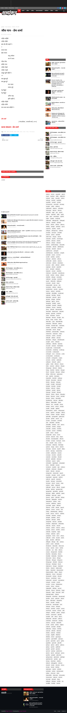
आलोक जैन (54, 261)
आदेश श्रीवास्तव (56, 253)
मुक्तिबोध (53, 493)
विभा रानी (59, 564)
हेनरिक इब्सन (54, 681)
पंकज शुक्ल (61, 406)
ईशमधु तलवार (48, 271)
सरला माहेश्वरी (53, 626)
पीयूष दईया (62, 414)
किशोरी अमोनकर (48, 297)
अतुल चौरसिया (48, 202)
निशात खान (47, 396)
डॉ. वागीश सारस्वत (56, 356)
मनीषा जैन (47, 471)
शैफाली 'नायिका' (52, 600)
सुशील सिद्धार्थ (62, 657)
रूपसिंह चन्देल (48, 537)
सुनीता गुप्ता (47, 645)
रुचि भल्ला (62, 535)
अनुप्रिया (58, 214)
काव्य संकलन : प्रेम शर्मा (10, 127)
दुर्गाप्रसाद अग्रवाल (59, 374)
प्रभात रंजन (53, 430)
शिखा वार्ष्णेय (48, 590)
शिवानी (63, 592)
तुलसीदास (47, 364)
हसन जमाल (60, 677)
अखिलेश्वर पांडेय (62, 196)
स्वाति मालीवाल (48, 671)
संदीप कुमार (63, 612)
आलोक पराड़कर (48, 263)
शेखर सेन (47, 600)
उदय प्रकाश (53, 271)
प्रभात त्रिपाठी (59, 428)
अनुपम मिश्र (48, 214)
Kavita (24, 131)
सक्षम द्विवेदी (48, 616)
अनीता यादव (59, 210)
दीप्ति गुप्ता (62, 372)
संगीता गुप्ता (47, 608)
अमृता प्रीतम (54, 228)
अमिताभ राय (62, 224)
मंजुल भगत (53, 461)
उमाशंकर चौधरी (54, 273)
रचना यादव (57, 509)
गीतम (63, 317)
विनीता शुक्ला (54, 560)
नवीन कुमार (58, 388)
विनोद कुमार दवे (59, 560)
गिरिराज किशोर (48, 317)
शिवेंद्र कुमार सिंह (48, 596)
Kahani (21, 131)
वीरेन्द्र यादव (48, 578)
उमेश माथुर (57, 275)
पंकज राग (52, 406)
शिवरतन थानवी (58, 592)
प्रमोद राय (52, 432)
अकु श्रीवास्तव (52, 196)
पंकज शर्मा (56, 406)
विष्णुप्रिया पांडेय (48, 574)
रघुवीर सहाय (48, 509)
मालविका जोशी (57, 485)
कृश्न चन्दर (57, 301)
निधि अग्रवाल (59, 392)
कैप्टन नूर (47, 309)
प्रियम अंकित (48, 438)
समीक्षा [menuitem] (32, 10)
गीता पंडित (56, 319)
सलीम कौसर (53, 630)
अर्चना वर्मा (52, 234)
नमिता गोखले (48, 386)
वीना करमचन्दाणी (48, 576)
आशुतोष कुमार (48, 267)
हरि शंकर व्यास (53, 673)
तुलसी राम (58, 362)
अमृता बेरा (58, 228)
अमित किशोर (59, 222)
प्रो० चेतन (59, 442)
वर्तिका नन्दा (60, 550)
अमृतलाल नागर (48, 228)
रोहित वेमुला (53, 542)
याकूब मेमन (59, 503)
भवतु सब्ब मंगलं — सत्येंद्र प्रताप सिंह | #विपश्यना (58, 122)
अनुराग (47, 216)
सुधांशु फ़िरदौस (48, 643)
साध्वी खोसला (58, 632)
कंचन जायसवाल (48, 287)
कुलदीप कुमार (48, 301)
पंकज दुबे (61, 404)
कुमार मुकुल (53, 299)
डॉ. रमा (53, 354)
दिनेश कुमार (62, 366)
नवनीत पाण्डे (53, 388)
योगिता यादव (48, 507)
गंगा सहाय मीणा (59, 313)
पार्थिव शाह (63, 412)
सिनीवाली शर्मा (58, 634)
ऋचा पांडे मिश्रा (59, 279)
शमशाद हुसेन (48, 582)
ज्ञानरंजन (52, 341)
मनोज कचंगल (58, 471)
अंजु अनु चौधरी (58, 194)
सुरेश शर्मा (52, 653)
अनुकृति (53, 212)
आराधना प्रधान (48, 259)
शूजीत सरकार (57, 598)
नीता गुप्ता (57, 396)
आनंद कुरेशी (62, 253)
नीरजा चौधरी (62, 396)
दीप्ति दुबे (47, 374)
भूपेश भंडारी (48, 459)
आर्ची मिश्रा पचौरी (48, 261)
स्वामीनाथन (47, 673)
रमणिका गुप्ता (60, 511)
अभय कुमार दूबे (57, 218)
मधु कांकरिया (54, 467)
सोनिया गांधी (48, 663)
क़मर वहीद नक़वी (60, 293)
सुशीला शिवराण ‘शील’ (49, 659)
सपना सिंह (52, 624)
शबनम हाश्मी (55, 580)
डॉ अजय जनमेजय (48, 350)
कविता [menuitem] (28, 10)
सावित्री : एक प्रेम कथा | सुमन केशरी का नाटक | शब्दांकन (58, 63)
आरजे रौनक (57, 257)
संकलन (18, 131)
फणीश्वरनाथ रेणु (55, 445)
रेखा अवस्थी (58, 537)
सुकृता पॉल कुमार (58, 637)
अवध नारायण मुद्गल (59, 238)
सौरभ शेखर (47, 667)
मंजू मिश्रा (58, 461)
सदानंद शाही (53, 622)
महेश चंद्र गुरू (53, 481)
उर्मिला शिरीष (48, 277)
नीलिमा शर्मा (48, 402)
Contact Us (64, 711)
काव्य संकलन (11, 131)
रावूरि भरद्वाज (53, 533)
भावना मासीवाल (54, 457)
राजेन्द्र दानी (58, 525)
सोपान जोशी (48, 665)
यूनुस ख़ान (53, 505)
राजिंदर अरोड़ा (48, 525)
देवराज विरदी (54, 378)
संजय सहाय (59, 610)
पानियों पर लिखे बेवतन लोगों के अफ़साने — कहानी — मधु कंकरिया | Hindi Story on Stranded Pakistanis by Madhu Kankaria (24, 231)
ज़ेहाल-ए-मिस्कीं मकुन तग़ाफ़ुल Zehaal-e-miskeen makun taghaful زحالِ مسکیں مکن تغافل (24, 247)
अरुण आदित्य (48, 232)
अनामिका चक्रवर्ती (48, 208)
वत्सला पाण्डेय (48, 550)
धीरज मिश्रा (47, 382)
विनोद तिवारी (55, 562)
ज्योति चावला (57, 341)
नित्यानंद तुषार (48, 392)
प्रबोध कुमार (59, 426)
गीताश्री (60, 319)
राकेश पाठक (54, 521)
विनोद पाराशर (60, 562)
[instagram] (62, 8)
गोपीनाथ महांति (54, 323)
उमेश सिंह (47, 275)
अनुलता (51, 216)
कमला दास (47, 291)
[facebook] (58, 8)
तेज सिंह (52, 364)
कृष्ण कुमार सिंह (48, 303)
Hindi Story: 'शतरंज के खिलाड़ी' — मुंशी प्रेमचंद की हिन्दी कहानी (18, 257)
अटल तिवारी (53, 200)
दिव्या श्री (47, 372)
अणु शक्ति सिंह (59, 200)
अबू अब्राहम (52, 218)
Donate (6, 8)
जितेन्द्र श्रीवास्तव (48, 339)
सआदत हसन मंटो (53, 614)
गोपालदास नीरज (48, 323)
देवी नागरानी (48, 380)
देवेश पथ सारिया (53, 380)
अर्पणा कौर (59, 236)
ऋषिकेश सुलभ (59, 281)
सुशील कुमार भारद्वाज (49, 657)
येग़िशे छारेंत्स (58, 505)
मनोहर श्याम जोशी (55, 473)
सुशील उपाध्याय (59, 655)
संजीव (63, 610)
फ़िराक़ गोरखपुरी (60, 445)
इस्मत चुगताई (52, 269)
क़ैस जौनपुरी (53, 683)
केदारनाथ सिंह (59, 307)
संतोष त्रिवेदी (53, 612)
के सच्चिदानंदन (48, 307)
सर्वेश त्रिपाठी (59, 628)
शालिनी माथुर (54, 588)
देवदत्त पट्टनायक (56, 376)
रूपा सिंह (53, 537)
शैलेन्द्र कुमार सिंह (59, 600)
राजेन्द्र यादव (58, 527)
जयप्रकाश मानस (55, 333)
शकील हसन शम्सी (48, 580)
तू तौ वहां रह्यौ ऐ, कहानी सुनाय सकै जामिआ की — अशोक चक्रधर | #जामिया (20, 252)
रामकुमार (58, 531)
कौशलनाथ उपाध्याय (55, 311)
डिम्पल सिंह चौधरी (60, 345)
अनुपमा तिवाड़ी (53, 214)
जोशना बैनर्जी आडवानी (61, 339)
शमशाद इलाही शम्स (61, 580)
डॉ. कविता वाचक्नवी (56, 352)
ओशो (59, 285)
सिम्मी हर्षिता (48, 637)
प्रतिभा (47, 422)
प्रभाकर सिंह (53, 428)
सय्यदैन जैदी (48, 626)
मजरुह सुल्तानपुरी (61, 463)
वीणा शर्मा (53, 574)
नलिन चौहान (48, 388)
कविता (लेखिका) (54, 293)
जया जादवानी (59, 335)
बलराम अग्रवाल (48, 449)
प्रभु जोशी (47, 432)
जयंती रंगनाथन (62, 331)
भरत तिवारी (48, 453)
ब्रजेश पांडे (47, 451)
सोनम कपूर (47, 661)
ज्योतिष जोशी (54, 343)
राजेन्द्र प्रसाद (48, 527)
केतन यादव (53, 307)
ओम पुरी (58, 283)
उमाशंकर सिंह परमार (61, 273)
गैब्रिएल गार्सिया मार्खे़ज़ (59, 321)
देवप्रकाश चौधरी (48, 378)
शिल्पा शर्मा (53, 590)
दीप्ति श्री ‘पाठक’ (52, 374)
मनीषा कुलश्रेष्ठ (60, 469)
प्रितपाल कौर (53, 436)
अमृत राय (63, 226)
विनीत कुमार (59, 558)
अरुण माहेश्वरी (59, 232)
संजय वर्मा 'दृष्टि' (48, 610)
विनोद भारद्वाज (48, 564)
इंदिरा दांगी (53, 267)
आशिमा (53, 265)
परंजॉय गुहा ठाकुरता (61, 410)
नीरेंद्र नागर (52, 398)
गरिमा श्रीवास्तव (52, 315)
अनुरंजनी (62, 214)
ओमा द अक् (55, 285)
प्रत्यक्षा (58, 424)
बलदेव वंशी (61, 447)
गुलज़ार (53, 321)
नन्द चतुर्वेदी (52, 384)
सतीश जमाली (54, 618)
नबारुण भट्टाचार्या (58, 384)
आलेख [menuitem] (56, 10)
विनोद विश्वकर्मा (54, 564)
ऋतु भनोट (47, 281)
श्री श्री (61, 604)
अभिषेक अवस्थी (48, 220)
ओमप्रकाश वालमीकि (49, 285)
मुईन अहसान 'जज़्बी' (59, 489)
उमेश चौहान (52, 275)
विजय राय (59, 554)
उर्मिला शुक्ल (53, 277)
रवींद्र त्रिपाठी (62, 513)
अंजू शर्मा (47, 196)
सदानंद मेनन (48, 622)
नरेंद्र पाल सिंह (53, 386)
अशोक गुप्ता (53, 242)
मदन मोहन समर (48, 467)
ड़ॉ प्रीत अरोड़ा (54, 345)
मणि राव (47, 465)
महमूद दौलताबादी (48, 477)
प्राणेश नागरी (48, 436)
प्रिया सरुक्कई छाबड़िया (54, 438)
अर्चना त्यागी (48, 234)
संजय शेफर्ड (54, 610)
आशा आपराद (48, 265)
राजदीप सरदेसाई (61, 523)
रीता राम (58, 535)
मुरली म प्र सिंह (54, 495)
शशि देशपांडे (57, 586)
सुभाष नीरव (52, 647)
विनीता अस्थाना (48, 560)
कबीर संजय (59, 287)
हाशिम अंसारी (54, 679)
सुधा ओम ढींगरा (53, 641)
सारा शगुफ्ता (48, 634)
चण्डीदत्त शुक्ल (60, 327)
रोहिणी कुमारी (48, 542)
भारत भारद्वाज (48, 455)
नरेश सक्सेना (58, 386)
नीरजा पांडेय (48, 398)
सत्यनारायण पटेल (54, 620)
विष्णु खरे (56, 572)
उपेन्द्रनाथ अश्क (48, 273)
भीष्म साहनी (59, 457)
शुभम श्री (52, 598)
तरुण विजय (53, 360)
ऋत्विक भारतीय (53, 281)
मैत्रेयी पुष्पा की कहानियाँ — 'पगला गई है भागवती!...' (16, 225)
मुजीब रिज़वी (58, 493)
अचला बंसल (48, 198)
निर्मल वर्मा (52, 394)
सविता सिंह (47, 632)
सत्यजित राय (60, 618)
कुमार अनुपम (48, 299)
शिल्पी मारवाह (58, 590)
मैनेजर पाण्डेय (48, 499)
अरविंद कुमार (48, 230)
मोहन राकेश (60, 499)
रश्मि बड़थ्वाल (48, 519)
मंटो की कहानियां (48, 463)
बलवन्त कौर (54, 449)
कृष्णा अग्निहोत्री (48, 305)
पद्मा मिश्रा (55, 410)
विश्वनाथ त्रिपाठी (53, 570)
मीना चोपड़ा (47, 489)
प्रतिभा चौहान (57, 422)
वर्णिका (56, 550)
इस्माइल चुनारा (58, 269)
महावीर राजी (48, 479)
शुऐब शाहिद (48, 598)
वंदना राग (57, 548)
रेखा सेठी (62, 537)
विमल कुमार (55, 566)
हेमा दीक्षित (58, 681)
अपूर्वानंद (47, 218)
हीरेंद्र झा (58, 679)
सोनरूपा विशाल (53, 661)
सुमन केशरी (52, 649)
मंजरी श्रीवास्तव (48, 461)
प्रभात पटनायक (48, 430)
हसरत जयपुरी (48, 679)
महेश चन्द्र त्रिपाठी (58, 481)
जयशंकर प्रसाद (48, 335)
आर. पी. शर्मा (58, 255)
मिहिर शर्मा (58, 487)
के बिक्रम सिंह (59, 305)
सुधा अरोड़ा (47, 641)
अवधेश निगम (48, 240)
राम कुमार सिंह (54, 531)
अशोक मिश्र (48, 244)
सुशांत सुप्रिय (53, 655)
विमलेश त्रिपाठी (60, 566)
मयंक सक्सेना (54, 475)
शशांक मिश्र (47, 586)
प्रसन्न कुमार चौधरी (48, 434)
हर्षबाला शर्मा (55, 677)
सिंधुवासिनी (52, 634)
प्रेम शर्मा (3, 119)
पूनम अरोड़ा (47, 418)
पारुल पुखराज (58, 412)
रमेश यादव (52, 513)
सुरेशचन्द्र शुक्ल (57, 653)
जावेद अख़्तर (58, 337)
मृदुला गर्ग (52, 497)
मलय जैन (58, 475)
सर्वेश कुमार (54, 628)
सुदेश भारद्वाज (61, 639)
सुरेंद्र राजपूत (53, 651)
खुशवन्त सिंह (53, 313)
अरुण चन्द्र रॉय (54, 232)
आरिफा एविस (54, 259)
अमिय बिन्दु (47, 226)
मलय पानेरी (63, 475)
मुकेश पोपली (61, 491)
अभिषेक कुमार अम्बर (55, 220)
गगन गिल (47, 315)
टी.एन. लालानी (48, 345)
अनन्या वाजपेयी (56, 204)
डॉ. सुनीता (60, 358)
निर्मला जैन (57, 394)
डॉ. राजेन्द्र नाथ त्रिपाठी (49, 356)
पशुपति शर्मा (52, 412)
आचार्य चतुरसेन (56, 251)
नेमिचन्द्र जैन (48, 404)
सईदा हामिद (59, 614)
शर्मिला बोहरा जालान (59, 584)
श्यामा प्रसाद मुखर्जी (55, 604)
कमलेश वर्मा (52, 291)
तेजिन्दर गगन (56, 364)
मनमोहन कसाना (54, 469)
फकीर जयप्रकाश (48, 445)
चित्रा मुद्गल (58, 329)
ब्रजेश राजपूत (53, 451)
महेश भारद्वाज (48, 483)
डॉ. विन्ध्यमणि (48, 358)
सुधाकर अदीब (54, 643)
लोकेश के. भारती (61, 546)
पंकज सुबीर (52, 408)
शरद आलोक (53, 582)
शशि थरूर (52, 586)
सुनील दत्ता (52, 645)
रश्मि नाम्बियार (53, 517)
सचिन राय (60, 616)
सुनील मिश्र (57, 645)
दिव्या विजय (57, 370)
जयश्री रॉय (53, 335)
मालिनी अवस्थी (48, 487)
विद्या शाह (54, 558)
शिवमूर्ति (53, 592)
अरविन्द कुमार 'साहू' (55, 230)
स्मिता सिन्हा (57, 667)
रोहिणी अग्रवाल (57, 540)
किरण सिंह (58, 295)
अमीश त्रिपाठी (58, 226)
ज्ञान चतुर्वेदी (48, 341)
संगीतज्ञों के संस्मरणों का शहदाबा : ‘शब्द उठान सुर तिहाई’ (58, 98)
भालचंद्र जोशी (59, 455)
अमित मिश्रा (57, 224)
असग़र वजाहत (48, 248)
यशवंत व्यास (48, 503)
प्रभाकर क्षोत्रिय (48, 428)
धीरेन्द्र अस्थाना (58, 382)
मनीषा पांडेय (52, 471)
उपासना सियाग (59, 271)
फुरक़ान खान (48, 447)
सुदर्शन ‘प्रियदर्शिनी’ (54, 639)
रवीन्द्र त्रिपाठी (54, 515)
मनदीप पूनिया (48, 469)
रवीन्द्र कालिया (48, 515)
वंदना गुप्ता (47, 548)
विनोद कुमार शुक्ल (48, 562)
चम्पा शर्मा (54, 329)
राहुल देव (58, 533)
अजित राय (62, 198)
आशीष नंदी (62, 265)
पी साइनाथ (47, 414)
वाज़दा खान (47, 552)
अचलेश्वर (52, 198)
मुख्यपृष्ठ (2, 27)
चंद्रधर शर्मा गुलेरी (53, 327)
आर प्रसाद (53, 255)
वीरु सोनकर (54, 576)
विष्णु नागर (60, 572)
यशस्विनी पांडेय (53, 503)
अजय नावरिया (57, 198)
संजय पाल (62, 608)
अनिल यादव (54, 210)
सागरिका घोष (53, 632)
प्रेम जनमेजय (48, 440)
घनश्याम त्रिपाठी (61, 325)
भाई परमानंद (59, 453)
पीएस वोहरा (57, 414)
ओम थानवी (53, 283)
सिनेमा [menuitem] (52, 10)
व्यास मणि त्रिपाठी (53, 578)
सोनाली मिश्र (59, 661)
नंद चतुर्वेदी (47, 384)
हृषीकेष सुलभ (48, 681)
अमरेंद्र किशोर (53, 222)
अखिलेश (57, 196)
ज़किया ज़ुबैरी (48, 337)
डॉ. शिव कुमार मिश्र (54, 358)
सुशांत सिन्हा (48, 655)
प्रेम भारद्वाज (53, 440)
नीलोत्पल (59, 402)
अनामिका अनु (57, 206)
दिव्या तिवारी (52, 370)
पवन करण (47, 412)
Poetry (27, 131)
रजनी (62, 509)
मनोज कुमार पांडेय (48, 473)
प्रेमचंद (47, 442)
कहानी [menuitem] (23, 10)
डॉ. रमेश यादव (58, 354)
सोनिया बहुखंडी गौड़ (54, 663)
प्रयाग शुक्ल (56, 432)
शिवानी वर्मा (57, 594)
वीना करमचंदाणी (59, 574)
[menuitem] (19, 10)
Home (2, 8)
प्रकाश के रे (57, 418)
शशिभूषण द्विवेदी (48, 588)
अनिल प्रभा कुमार (48, 210)
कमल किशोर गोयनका (49, 289)
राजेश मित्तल (58, 529)
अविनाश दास (48, 242)
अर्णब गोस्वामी (58, 234)
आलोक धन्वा (59, 261)
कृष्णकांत (58, 303)
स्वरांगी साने (54, 669)
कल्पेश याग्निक (58, 291)
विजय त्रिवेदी (60, 552)
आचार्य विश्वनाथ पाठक (49, 253)
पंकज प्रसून (47, 406)
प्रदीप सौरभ (54, 426)
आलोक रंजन (54, 263)
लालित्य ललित (57, 544)
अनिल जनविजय (60, 208)
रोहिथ (57, 542)
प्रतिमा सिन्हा (54, 424)
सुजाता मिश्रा (48, 639)
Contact (16, 8)
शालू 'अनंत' (59, 588)
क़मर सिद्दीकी (48, 683)
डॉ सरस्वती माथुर (55, 350)
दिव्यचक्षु (47, 370)
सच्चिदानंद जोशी (48, 618)
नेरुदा (52, 404)
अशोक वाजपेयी (62, 244)
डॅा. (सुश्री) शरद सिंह (49, 348)
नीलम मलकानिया (58, 398)
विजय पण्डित (48, 554)
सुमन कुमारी (48, 649)
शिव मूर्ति (63, 590)
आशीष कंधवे (57, 265)
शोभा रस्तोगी (52, 602)
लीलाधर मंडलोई (55, 546)
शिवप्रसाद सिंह (48, 592)
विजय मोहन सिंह (54, 554)
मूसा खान (59, 495)
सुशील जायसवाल (56, 657)
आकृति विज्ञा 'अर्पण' (49, 251)
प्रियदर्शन (61, 436)
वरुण (52, 550)
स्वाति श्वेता (53, 671)
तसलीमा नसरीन (59, 360)
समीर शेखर (56, 624)
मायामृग (62, 483)
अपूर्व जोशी (62, 216)
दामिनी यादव (57, 366)
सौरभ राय (62, 665)
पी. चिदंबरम (52, 414)
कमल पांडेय (55, 289)
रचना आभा (53, 509)
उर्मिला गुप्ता (62, 275)
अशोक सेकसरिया (48, 246)
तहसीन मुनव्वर (48, 362)
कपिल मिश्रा (54, 287)
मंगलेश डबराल (59, 459)
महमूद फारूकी (55, 477)
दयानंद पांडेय (52, 366)
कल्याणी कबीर (48, 293)
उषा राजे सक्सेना (59, 277)
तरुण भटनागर (48, 360)
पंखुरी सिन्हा (57, 408)
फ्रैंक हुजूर (52, 447)
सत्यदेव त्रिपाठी (48, 620)
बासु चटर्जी (58, 449)
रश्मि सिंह (58, 519)
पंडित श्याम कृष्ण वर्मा (49, 410)
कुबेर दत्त (59, 297)
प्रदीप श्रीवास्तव (48, 426)
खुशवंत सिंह (48, 313)
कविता (5, 131)
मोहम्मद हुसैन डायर (49, 501)
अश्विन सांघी (54, 246)
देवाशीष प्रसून (60, 378)
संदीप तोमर (47, 614)
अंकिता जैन (47, 194)
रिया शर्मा (54, 535)
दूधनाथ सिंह (51, 376)
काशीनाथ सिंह (48, 295)
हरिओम (58, 673)
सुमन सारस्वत (58, 649)
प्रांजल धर (54, 434)
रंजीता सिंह (57, 507)
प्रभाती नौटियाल (59, 430)
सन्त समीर (47, 624)
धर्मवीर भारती (59, 380)
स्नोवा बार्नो (52, 667)
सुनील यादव (62, 645)
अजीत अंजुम (48, 200)
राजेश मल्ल (53, 529)
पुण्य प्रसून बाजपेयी (54, 416)
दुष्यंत (47, 376)
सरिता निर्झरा (59, 626)
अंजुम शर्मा (63, 194)
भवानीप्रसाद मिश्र (53, 453)
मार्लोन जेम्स (48, 485)
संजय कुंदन (58, 608)
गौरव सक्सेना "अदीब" (54, 325)
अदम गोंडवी (53, 202)
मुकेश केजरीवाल (55, 491)
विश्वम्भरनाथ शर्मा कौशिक (49, 572)
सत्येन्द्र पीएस (60, 620)
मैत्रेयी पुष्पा (62, 497)
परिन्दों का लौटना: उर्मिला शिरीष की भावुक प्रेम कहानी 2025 (17, 262)
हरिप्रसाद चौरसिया (48, 675)
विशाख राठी (52, 568)
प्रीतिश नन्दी (61, 438)
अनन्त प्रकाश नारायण (49, 204)
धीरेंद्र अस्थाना (53, 382)
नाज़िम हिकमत (48, 390)
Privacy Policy (11, 8)
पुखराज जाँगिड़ (48, 416)
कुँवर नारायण (54, 297)
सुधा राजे (58, 641)
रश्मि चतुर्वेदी (48, 517)
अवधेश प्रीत (58, 240)
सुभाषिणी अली (58, 647)
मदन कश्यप (57, 465)
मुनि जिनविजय (48, 495)
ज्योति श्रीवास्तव (48, 343)
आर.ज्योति (47, 257)
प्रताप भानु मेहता (53, 420)
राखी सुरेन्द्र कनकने (54, 523)
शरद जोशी (58, 582)
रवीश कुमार (59, 515)
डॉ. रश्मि (63, 354)
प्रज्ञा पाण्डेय (48, 420)
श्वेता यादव (53, 606)
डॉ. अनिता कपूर (61, 350)
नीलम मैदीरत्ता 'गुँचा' (49, 400)
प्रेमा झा (56, 442)
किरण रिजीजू (53, 295)
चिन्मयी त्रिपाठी (48, 331)
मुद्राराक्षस (63, 493)
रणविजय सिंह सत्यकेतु (54, 511)
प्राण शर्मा (58, 434)
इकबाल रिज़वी (59, 267)
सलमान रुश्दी (48, 630)
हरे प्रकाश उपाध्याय (49, 677)
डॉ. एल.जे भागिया (48, 352)
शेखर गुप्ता (62, 598)
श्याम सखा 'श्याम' (48, 604)
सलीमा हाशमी (59, 630)
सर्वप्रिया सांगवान (48, 628)
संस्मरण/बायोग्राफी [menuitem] (39, 10)
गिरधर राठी (57, 315)
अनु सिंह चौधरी (48, 212)
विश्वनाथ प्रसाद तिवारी (60, 570)
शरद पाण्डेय (48, 584)
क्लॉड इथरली (61, 311)
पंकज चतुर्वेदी (56, 404)
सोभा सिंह (52, 665)
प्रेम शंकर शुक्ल (59, 440)
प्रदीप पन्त (62, 424)
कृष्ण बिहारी (54, 303)
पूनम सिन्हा (52, 418)
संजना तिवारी (53, 608)
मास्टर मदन (53, 487)
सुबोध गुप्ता (47, 647)
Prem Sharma (8, 27)
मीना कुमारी (63, 487)
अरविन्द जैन (61, 230)
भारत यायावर (54, 455)
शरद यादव (52, 584)
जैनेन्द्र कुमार (54, 339)
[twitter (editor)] (65, 8)
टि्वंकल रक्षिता (60, 343)
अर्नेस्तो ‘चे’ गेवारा (48, 236)
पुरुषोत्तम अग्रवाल (61, 416)
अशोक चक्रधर (59, 242)
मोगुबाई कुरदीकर (54, 499)
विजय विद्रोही (48, 556)
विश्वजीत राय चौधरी (59, 568)
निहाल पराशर (53, 396)
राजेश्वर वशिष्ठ (48, 531)
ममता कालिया (48, 475)
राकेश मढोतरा (48, 523)
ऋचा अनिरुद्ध (54, 279)
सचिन (52, 616)
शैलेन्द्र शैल (47, 602)
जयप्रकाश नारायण (48, 333)
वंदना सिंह (61, 548)
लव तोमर (52, 544)
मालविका (52, 485)
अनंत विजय (58, 202)
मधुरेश (58, 467)
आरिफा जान (59, 259)
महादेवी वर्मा (60, 477)
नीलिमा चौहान (61, 400)
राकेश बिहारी (60, 521)
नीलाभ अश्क (55, 400)
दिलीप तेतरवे (55, 368)
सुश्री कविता (56, 659)
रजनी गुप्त (47, 511)
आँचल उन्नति (54, 248)
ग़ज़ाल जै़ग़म (58, 683)
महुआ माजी (53, 479)
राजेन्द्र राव (62, 527)
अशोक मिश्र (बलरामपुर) (54, 244)
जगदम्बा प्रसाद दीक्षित (55, 331)
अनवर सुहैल (48, 206)
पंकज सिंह (47, 408)
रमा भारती (47, 513)
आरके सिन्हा (52, 257)
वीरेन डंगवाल (59, 576)
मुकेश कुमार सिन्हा (48, 491)
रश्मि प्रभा (58, 517)
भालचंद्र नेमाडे (48, 457)
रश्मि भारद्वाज (54, 519)
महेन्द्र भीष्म (47, 481)
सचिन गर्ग (56, 616)
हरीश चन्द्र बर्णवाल (62, 675)
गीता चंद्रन (47, 319)
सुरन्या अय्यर (48, 651)
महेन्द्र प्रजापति (58, 479)
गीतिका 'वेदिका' (48, 321)
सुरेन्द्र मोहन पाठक (59, 651)
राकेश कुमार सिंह (48, 521)
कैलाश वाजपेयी (48, 311)
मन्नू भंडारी (61, 473)
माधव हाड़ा (57, 483)
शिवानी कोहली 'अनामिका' (50, 594)
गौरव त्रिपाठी (48, 325)
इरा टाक (47, 269)
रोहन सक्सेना (52, 540)
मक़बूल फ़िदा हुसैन (55, 463)
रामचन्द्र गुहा (48, 533)
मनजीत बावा (63, 467)
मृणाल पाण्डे (48, 497)
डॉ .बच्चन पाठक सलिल (57, 348)
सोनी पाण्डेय (60, 663)
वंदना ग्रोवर (52, 548)
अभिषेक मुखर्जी (62, 220)
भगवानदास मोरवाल (59, 451)
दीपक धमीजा (52, 372)
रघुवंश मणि (62, 507)
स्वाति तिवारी (59, 669)
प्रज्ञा (61, 418)
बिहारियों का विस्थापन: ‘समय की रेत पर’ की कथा (58, 103)
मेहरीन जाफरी (57, 497)
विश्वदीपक (47, 570)
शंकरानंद (59, 578)
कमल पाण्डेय (61, 289)
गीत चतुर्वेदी (59, 317)
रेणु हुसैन (47, 540)
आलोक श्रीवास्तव (60, 263)
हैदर (62, 681)
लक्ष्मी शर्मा (47, 544)
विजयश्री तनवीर (60, 556)
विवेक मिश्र (47, 568)
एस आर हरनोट (48, 283)
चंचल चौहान (48, 327)
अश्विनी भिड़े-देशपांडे (60, 246)
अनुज (57, 212)
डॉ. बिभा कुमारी (48, 354)
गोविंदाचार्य (59, 323)
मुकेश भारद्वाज (48, 493)
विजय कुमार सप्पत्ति (54, 552)
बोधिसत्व (63, 449)
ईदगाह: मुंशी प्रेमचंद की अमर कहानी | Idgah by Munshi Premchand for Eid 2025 (22, 215)
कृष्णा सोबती (54, 305)
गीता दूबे (52, 319)
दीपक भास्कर (58, 372)
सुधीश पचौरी (59, 643)
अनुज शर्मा (60, 212)
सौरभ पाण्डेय (58, 665)
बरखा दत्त (57, 447)
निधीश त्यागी (48, 394)
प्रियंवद (57, 436)
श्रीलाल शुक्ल (48, 606)
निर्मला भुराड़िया (62, 394)
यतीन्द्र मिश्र (54, 501)
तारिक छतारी (54, 362)
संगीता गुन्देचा (58, 606)
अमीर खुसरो (52, 226)
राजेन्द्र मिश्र (53, 527)
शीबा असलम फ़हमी (61, 596)
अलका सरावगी (48, 238)
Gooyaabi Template (22, 711)
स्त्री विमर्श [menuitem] (46, 10)
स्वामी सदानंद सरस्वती (60, 671)
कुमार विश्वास (58, 299)
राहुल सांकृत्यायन (48, 535)
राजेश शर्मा (62, 529)
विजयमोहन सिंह (54, 556)
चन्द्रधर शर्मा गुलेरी (48, 329)
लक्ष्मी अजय (61, 542)
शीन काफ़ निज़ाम (55, 596)
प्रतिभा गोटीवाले (52, 422)
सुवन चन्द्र (62, 653)
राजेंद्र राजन (53, 525)
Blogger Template (9, 711)
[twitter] (60, 8)
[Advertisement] (33, 3)
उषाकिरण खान (48, 279)
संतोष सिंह (58, 612)
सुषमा (60, 659)
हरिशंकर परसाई (55, 675)
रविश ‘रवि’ (57, 513)
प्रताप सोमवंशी (60, 420)
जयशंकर (60, 333)
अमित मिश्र (52, 224)
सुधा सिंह (62, 641)
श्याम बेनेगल (57, 602)
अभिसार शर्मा (48, 222)
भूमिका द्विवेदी (53, 459)
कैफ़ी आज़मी (52, 309)
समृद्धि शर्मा (61, 624)
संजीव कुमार (48, 612)
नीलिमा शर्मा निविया (54, 402)
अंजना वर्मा (52, 194)
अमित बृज (47, 224)
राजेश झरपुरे (48, 529)
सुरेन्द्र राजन (47, 653)
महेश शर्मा (53, 483)
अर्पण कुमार (54, 236)
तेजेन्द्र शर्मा (61, 364)
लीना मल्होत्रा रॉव (48, 546)
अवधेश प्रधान (53, 240)
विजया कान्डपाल (48, 558)
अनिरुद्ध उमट (55, 208)
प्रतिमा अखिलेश (48, 424)
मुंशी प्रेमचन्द (53, 489)
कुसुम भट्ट (53, 301)
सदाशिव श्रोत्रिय (59, 622)
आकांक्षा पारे (59, 248)
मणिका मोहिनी (52, 465)
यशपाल (59, 501)
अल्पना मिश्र (53, 238)
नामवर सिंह (53, 390)
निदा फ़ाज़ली (53, 392)
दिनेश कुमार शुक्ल (48, 368)
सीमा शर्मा (52, 637)
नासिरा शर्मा (58, 390)
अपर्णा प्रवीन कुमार (56, 216)
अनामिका (52, 206)
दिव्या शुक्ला (62, 370)
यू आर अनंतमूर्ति (48, 505)
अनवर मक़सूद (62, 204)
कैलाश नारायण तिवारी (59, 309)
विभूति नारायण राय (48, 566)
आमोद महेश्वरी (48, 255)
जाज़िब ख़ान (53, 337)
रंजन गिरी (52, 507)
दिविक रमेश (60, 368)
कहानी (8, 131)
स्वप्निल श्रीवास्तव (48, 669)
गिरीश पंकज (54, 317)
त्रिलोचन (47, 366)
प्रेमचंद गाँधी (51, 442)
